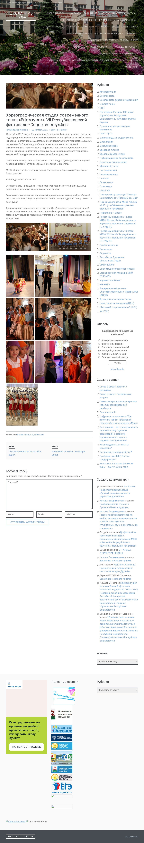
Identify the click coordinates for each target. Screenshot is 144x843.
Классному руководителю (113, 162)
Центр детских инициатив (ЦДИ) (117, 303)
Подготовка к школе (111, 212)
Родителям (105, 253)
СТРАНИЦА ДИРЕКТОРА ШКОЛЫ (79, 20)
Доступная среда (109, 146)
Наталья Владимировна (17, 130)
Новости (105, 26)
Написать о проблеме (26, 747)
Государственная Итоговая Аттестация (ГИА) (110, 13)
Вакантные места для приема (115, 560)
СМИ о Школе (107, 264)
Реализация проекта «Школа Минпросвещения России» (106, 47)
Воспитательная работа (108, 33)
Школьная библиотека (125, 26)
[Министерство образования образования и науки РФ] (61, 740)
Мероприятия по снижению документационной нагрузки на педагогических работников (93, 63)
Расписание (106, 249)
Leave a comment (59, 130)
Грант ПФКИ (106, 133)
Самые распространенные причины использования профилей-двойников (118, 405)
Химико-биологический (114, 354)
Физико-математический (115, 340)
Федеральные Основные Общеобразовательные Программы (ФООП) (119, 291)
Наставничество (108, 170)
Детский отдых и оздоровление (116, 137)
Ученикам (105, 284)
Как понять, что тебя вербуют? (116, 452)
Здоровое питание (109, 150)
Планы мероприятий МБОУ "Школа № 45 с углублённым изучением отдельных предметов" (118, 205)
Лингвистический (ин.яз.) (115, 357)
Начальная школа (109, 174)
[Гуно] (61, 772)
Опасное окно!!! (108, 412)
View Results (117, 369)
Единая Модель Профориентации (119, 53)
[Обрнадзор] (61, 780)
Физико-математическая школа (117, 20)
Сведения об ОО (56, 13)
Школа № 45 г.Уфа (21, 15)
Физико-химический (112, 344)
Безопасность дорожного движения (119, 100)
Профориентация (109, 245)
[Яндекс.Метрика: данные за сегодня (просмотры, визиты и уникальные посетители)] (15, 821)
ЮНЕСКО (131, 33)
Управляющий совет (110, 280)
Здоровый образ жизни (112, 154)
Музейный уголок (109, 166)
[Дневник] (61, 732)
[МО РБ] (61, 748)
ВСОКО (134, 40)
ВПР (102, 108)
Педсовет (105, 190)
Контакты (75, 13)
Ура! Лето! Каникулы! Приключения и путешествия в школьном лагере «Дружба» (118, 568)
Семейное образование (79, 33)
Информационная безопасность (116, 158)
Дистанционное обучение (61, 26)
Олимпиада (106, 186)
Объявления (106, 182)
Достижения (38, 435)
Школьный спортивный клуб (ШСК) (118, 307)
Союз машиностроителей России (109, 40)
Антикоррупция (108, 91)
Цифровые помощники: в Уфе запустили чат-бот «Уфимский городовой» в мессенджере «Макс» (119, 419)
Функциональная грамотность (115, 299)
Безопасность (86, 26)
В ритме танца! (24, 435)
